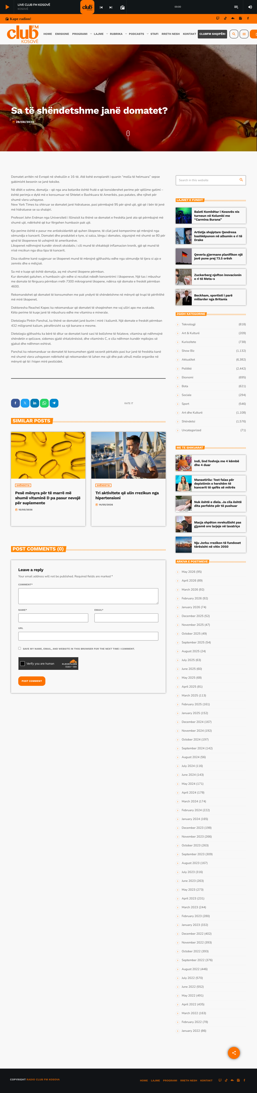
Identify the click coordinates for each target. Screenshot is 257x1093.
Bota (185, 386)
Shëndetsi (23, 485)
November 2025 (193, 625)
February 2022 (192, 1022)
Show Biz (188, 351)
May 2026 (188, 572)
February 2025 (192, 704)
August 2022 (191, 969)
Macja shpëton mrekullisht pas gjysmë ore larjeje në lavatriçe (217, 524)
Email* (98, 610)
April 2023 (189, 899)
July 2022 (188, 978)
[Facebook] (248, 19)
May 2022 (188, 996)
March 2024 (190, 802)
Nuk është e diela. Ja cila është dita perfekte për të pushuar (218, 504)
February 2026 (192, 599)
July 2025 (188, 660)
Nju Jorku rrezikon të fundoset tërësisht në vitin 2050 (217, 545)
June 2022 (189, 987)
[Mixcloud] (232, 19)
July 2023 (188, 872)
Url (20, 628)
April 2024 (189, 793)
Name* (22, 610)
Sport (185, 404)
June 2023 (189, 881)
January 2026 (191, 607)
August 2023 (191, 863)
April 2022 (189, 1005)
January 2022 (191, 1031)
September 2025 (193, 643)
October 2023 (191, 846)
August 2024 (191, 757)
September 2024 (193, 748)
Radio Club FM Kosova (43, 1079)
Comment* (25, 584)
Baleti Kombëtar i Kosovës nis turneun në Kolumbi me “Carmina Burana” (216, 215)
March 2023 (190, 907)
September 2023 (193, 854)
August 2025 (191, 651)
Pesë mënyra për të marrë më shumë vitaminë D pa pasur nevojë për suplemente (47, 497)
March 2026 (190, 590)
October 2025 (191, 634)
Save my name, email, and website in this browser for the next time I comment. (79, 648)
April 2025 (189, 687)
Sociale (186, 395)
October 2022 (191, 951)
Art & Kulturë (191, 333)
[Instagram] (240, 19)
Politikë (187, 369)
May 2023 (188, 890)
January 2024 (191, 819)
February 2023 (192, 916)
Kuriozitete (189, 342)
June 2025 (189, 669)
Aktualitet (188, 360)
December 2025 (193, 616)
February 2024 (192, 810)
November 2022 (193, 943)
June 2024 (189, 775)
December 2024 (193, 722)
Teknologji (189, 324)
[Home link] (23, 34)
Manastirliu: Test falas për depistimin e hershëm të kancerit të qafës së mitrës (214, 483)
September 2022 (193, 960)
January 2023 (191, 925)
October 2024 (191, 740)
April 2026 (189, 581)
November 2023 (193, 837)
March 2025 (190, 696)
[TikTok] (225, 19)
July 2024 (188, 766)
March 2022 (190, 1013)
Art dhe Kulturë (192, 413)
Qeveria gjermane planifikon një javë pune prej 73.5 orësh (218, 256)
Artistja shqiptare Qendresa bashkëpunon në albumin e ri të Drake (218, 236)
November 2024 (193, 731)
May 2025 (188, 678)
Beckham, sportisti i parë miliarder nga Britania (213, 297)
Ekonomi (187, 378)
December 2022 (193, 934)
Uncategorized (191, 430)
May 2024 (188, 784)
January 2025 (191, 713)
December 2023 (193, 828)
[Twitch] (217, 19)
